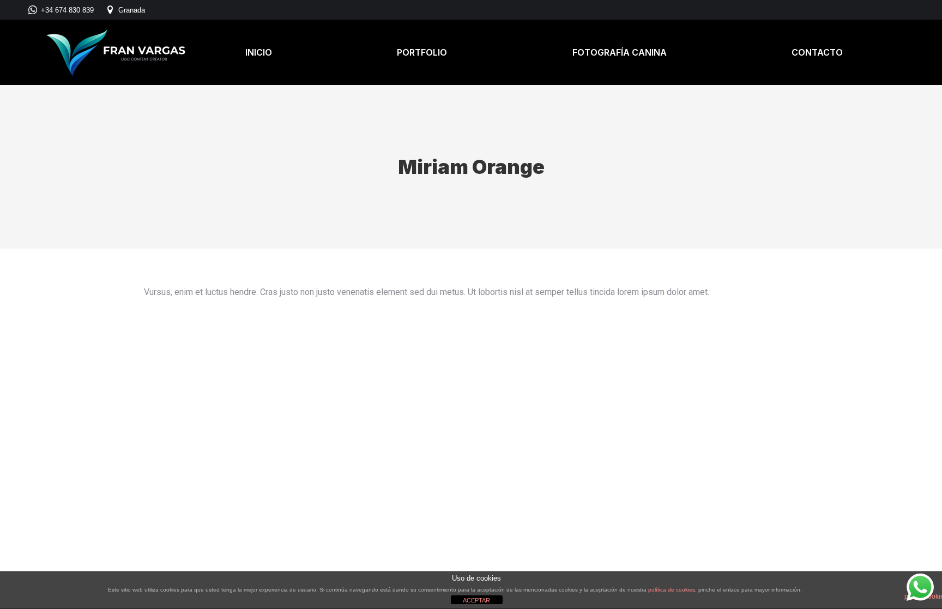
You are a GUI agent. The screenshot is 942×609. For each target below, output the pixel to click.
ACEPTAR (476, 600)
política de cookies (671, 590)
